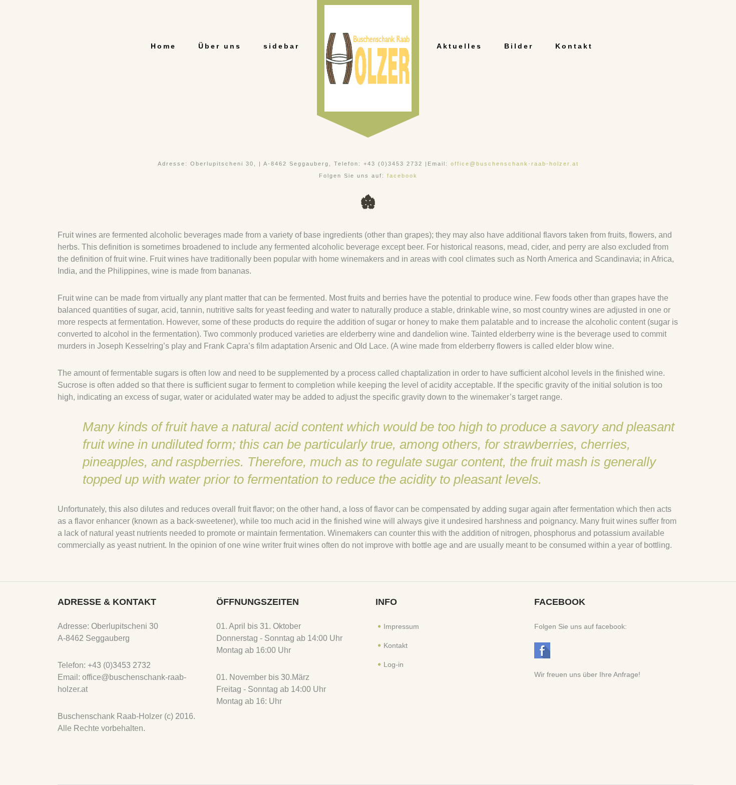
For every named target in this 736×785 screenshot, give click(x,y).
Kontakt (574, 46)
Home (163, 46)
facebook (402, 176)
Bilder (518, 46)
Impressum (401, 626)
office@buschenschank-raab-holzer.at (515, 164)
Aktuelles (459, 46)
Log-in (394, 664)
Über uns (219, 46)
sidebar (281, 46)
